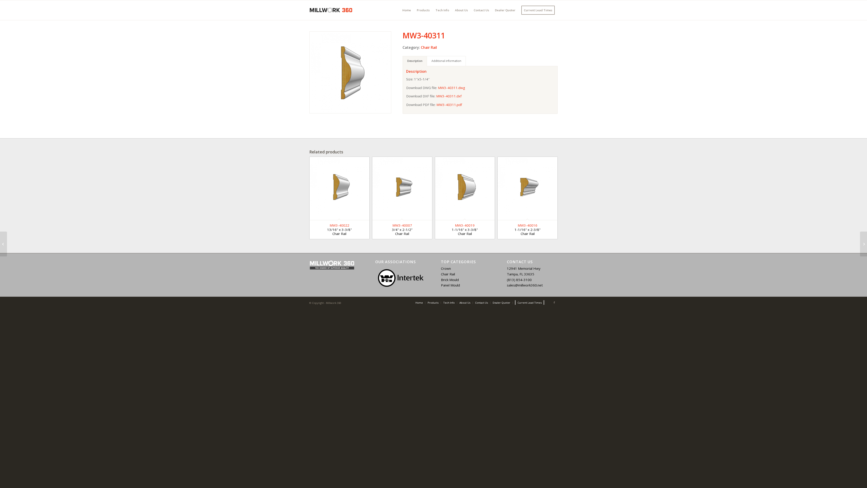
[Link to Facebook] (554, 302)
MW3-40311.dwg (451, 87)
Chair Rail (429, 47)
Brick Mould (450, 279)
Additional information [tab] (446, 61)
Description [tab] (414, 61)
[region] (400, 278)
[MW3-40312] (863, 244)
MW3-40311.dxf (448, 96)
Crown (446, 268)
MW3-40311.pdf (449, 104)
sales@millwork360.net (525, 285)
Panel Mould (450, 285)
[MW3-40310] (3, 244)
